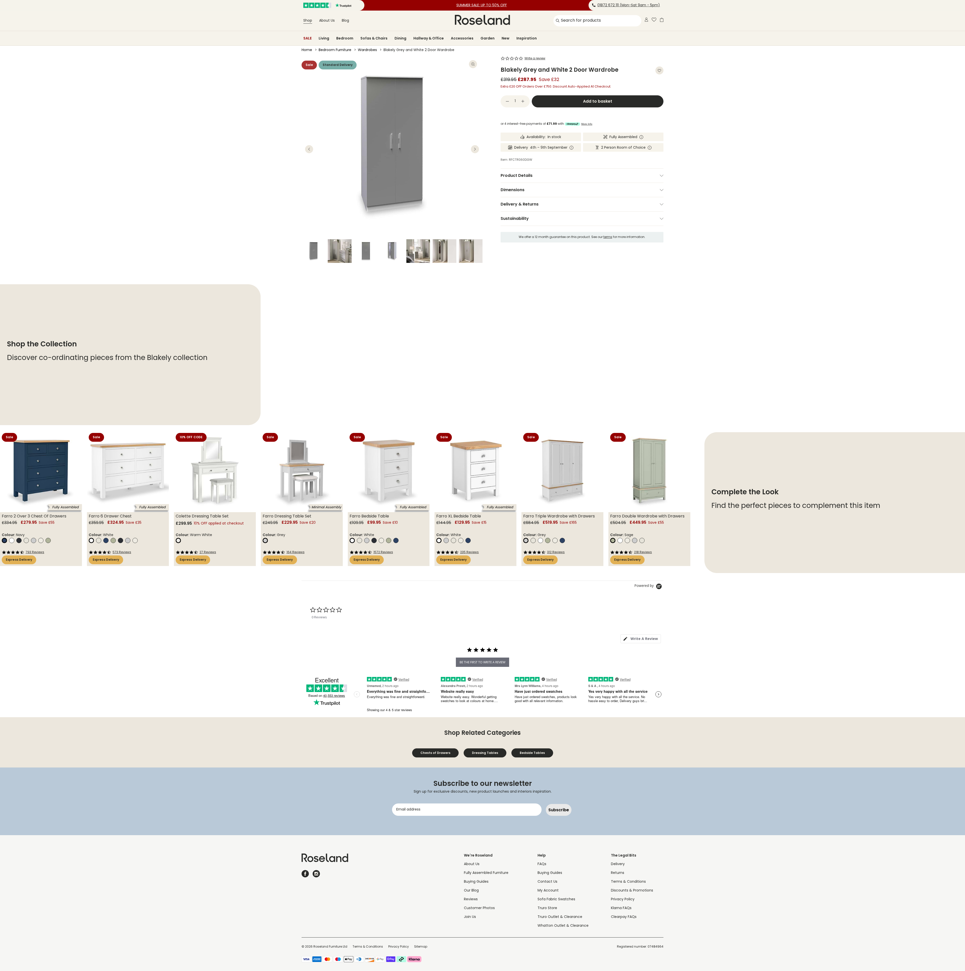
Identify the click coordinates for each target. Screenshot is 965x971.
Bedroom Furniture (335, 50)
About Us (327, 21)
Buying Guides (476, 882)
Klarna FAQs (621, 908)
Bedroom (344, 38)
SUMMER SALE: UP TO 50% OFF (481, 5)
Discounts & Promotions (632, 891)
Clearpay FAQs (624, 917)
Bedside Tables (532, 753)
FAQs (542, 864)
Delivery (618, 864)
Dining (400, 38)
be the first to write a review (482, 662)
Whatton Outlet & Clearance (563, 926)
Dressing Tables (485, 753)
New (505, 38)
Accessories (462, 38)
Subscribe (558, 810)
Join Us (470, 917)
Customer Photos (479, 908)
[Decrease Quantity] (507, 101)
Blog (345, 21)
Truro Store (547, 908)
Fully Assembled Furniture (486, 873)
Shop (307, 21)
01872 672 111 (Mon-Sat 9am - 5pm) (628, 5)
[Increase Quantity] (522, 101)
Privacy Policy (623, 899)
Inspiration (526, 38)
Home (307, 50)
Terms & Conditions (628, 882)
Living (324, 38)
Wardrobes (367, 50)
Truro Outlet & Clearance (560, 917)
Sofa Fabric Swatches (556, 899)
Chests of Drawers (435, 753)
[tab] (640, 638)
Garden (487, 38)
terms (607, 237)
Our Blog (471, 891)
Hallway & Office (428, 38)
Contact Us (547, 882)
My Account (548, 891)
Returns (617, 873)
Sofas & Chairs (374, 38)
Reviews (471, 899)
